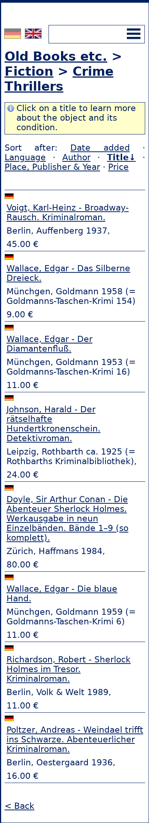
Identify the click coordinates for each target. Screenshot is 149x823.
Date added (100, 148)
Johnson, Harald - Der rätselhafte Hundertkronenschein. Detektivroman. (53, 424)
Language (25, 157)
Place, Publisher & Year (52, 167)
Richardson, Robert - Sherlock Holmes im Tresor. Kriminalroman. (68, 669)
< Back (19, 806)
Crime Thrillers (59, 79)
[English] (33, 35)
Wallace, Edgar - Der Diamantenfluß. (49, 343)
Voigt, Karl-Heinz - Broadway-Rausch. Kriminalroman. (67, 212)
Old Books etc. (56, 56)
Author (76, 157)
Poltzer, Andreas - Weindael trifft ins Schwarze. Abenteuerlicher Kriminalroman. (74, 739)
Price (118, 167)
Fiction (29, 71)
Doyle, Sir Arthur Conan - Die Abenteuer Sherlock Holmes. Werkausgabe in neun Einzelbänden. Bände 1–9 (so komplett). (67, 518)
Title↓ (121, 157)
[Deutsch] (14, 35)
